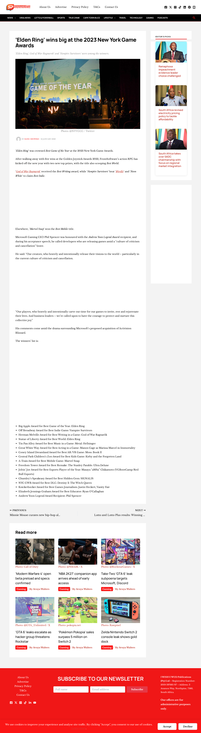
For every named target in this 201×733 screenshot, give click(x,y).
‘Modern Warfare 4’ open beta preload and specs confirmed (33, 578)
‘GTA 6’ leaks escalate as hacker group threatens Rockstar (33, 637)
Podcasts (163, 17)
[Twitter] (170, 7)
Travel (122, 17)
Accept (167, 726)
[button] (14, 17)
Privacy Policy (80, 6)
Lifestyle (108, 17)
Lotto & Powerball (44, 17)
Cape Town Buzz (91, 17)
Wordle (120, 171)
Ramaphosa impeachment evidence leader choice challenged (170, 71)
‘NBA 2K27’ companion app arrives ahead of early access (77, 578)
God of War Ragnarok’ (28, 171)
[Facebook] (165, 7)
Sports (61, 17)
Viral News (24, 17)
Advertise (61, 6)
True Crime (74, 17)
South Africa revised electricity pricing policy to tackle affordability (171, 114)
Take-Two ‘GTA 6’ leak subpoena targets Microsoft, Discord (117, 578)
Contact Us (111, 6)
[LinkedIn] (184, 7)
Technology (136, 17)
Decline (188, 726)
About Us (44, 6)
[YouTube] (194, 7)
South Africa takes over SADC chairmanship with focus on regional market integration (170, 160)
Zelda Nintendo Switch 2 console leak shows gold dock (119, 637)
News (10, 17)
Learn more (78, 728)
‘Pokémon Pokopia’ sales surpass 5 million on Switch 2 (76, 637)
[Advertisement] (77, 204)
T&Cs (96, 6)
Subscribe (137, 689)
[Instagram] (175, 7)
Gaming (150, 17)
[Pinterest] (189, 7)
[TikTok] (180, 7)
